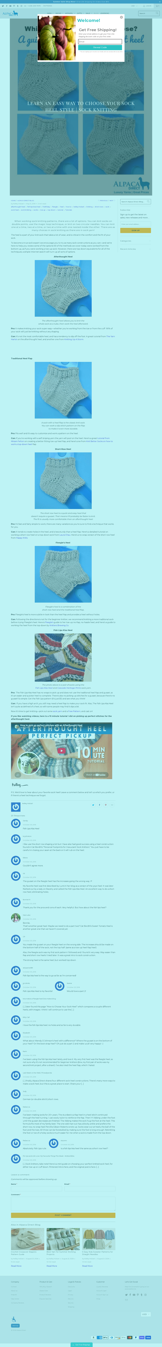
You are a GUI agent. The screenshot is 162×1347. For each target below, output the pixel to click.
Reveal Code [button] (100, 47)
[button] (121, 17)
